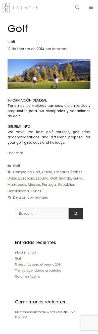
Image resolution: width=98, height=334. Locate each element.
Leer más (16, 152)
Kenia (77, 178)
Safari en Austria (27, 276)
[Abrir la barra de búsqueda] (77, 7)
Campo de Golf (26, 172)
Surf (18, 258)
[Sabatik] (20, 7)
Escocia (27, 178)
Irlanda (65, 178)
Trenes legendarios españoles (38, 270)
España (42, 178)
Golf (11, 41)
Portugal (49, 184)
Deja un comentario (30, 197)
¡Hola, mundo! (25, 252)
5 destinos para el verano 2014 (38, 264)
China (47, 172)
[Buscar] (76, 213)
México (34, 184)
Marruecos (17, 184)
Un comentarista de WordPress (39, 312)
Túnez (36, 191)
